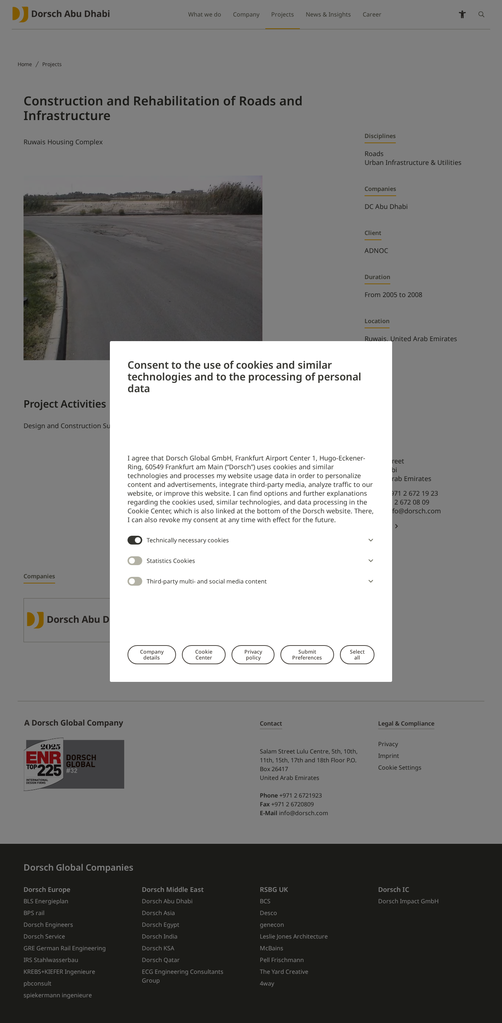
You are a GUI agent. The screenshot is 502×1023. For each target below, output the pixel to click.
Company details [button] (152, 654)
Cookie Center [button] (203, 654)
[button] (369, 540)
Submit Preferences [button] (307, 654)
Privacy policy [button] (253, 654)
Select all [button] (357, 654)
